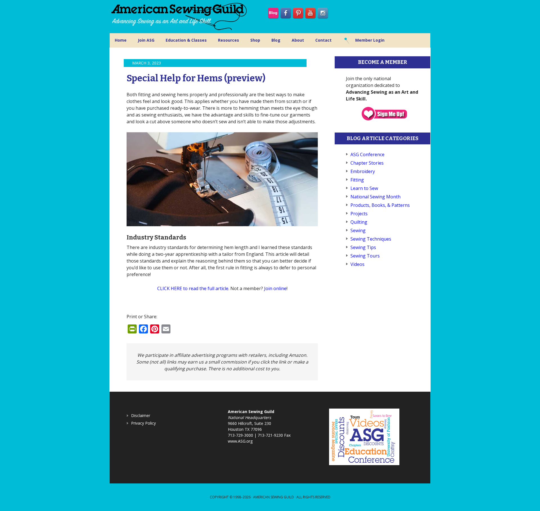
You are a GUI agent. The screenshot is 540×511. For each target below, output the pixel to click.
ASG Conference (367, 154)
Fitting (357, 180)
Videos (357, 264)
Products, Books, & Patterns (380, 205)
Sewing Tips (363, 247)
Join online (275, 288)
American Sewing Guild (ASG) (180, 16)
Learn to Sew (364, 188)
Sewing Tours (365, 256)
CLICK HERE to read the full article (192, 288)
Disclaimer (140, 415)
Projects (359, 213)
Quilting (358, 222)
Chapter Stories (367, 163)
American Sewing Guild (273, 497)
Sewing (358, 230)
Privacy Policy (143, 423)
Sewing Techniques (370, 239)
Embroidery (362, 171)
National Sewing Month (375, 197)
